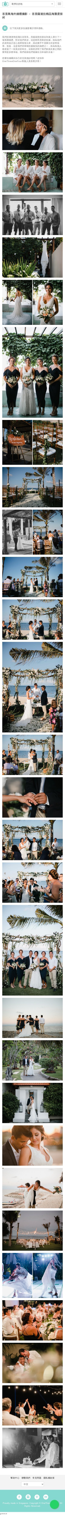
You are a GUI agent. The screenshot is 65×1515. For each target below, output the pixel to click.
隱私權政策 (49, 1478)
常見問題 (36, 1478)
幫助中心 (15, 1478)
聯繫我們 (26, 1478)
